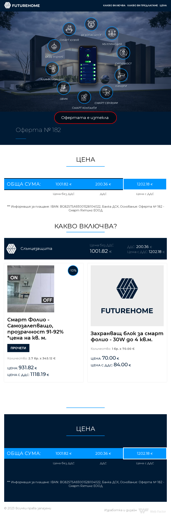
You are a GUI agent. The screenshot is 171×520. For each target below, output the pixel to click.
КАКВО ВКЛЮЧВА (114, 5)
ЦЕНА (163, 5)
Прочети (18, 348)
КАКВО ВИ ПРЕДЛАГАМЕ (142, 5)
